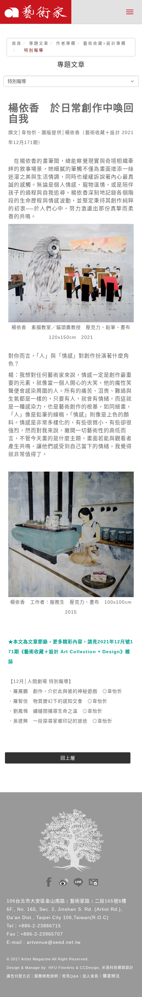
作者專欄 (66, 43)
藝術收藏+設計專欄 (104, 43)
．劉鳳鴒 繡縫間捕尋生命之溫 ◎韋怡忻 (55, 711)
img (49, 880)
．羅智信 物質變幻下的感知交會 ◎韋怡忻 (57, 701)
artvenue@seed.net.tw (54, 942)
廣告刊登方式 (18, 976)
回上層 (67, 758)
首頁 (17, 43)
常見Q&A (70, 976)
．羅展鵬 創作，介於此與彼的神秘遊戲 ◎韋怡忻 (65, 691)
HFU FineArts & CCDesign (74, 968)
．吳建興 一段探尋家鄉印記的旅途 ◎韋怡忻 (60, 721)
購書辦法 (111, 976)
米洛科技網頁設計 (117, 968)
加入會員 (90, 976)
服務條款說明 (46, 976)
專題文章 (39, 43)
